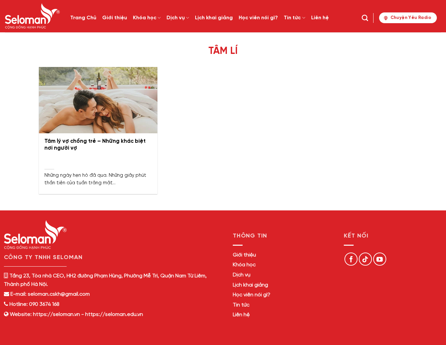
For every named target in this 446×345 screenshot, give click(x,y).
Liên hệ (320, 18)
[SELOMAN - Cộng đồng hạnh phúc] (32, 16)
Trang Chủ (83, 18)
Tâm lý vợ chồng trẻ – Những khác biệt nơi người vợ (95, 145)
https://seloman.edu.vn (114, 314)
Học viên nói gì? (258, 18)
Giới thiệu (114, 18)
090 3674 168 (43, 304)
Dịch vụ (176, 18)
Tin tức (292, 18)
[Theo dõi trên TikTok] (365, 259)
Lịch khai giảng (214, 18)
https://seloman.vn (56, 314)
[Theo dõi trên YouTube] (379, 259)
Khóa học (144, 18)
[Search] (365, 18)
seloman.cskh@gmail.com (59, 294)
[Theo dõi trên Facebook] (351, 259)
